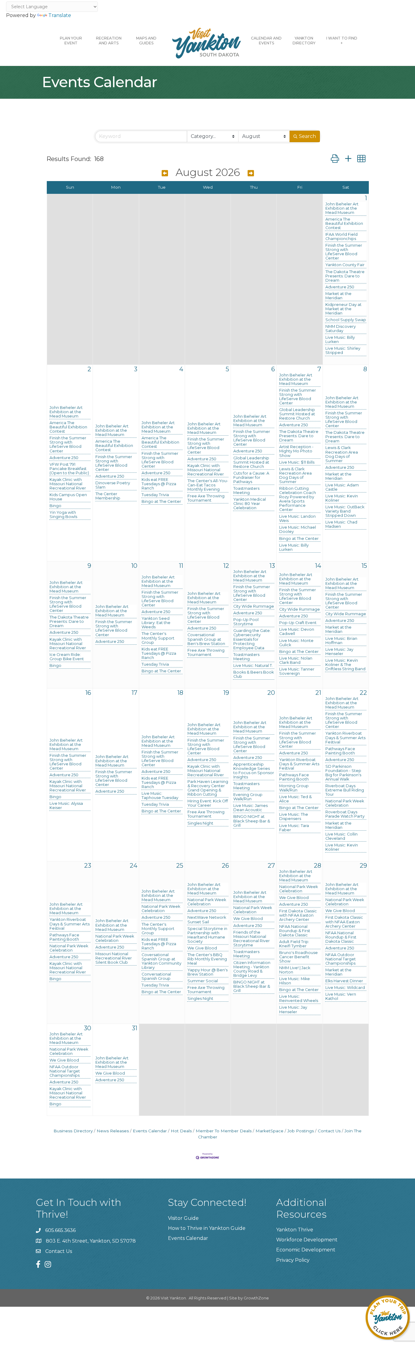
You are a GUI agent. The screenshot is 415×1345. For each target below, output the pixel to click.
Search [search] (307, 136)
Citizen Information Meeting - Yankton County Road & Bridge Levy (251, 969)
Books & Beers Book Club (253, 674)
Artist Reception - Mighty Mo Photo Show (296, 451)
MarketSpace (269, 1130)
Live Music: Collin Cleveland (341, 836)
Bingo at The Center (161, 501)
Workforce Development (307, 1240)
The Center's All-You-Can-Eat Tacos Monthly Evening (207, 485)
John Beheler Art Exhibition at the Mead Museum (341, 208)
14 (318, 565)
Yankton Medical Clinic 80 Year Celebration (249, 503)
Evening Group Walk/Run (247, 797)
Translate (59, 15)
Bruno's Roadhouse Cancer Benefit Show (298, 957)
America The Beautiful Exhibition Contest (344, 223)
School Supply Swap (345, 320)
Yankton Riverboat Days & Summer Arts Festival (299, 764)
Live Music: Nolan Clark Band (295, 660)
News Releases (113, 1130)
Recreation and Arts (109, 41)
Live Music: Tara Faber (294, 828)
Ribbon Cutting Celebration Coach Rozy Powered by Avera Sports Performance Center (297, 499)
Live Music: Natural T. (253, 666)
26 (225, 865)
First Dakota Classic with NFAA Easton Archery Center (298, 915)
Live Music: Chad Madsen (341, 524)
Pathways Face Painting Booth (294, 777)
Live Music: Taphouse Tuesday (160, 795)
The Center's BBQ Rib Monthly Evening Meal (207, 959)
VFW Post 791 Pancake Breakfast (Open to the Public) (69, 468)
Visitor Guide (183, 1218)
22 (363, 692)
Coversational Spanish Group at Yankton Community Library (161, 961)
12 (226, 565)
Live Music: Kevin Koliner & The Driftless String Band (345, 664)
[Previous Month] (165, 173)
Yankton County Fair (345, 265)
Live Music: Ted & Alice (295, 799)
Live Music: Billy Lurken (340, 339)
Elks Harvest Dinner (344, 981)
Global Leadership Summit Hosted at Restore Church (251, 462)
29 (363, 865)
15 (364, 565)
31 (134, 1028)
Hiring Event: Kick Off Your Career (207, 803)
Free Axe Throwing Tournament (206, 498)
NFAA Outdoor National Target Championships (340, 959)
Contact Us (329, 1130)
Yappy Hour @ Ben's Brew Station (207, 972)
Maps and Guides (146, 41)
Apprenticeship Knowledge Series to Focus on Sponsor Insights (253, 770)
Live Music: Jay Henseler (339, 651)
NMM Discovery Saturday (340, 328)
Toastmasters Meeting (246, 490)
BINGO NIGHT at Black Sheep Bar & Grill (251, 821)
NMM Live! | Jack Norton (294, 970)
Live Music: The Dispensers (293, 816)
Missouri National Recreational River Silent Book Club (113, 958)
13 (272, 565)
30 (87, 1028)
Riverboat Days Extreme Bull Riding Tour (344, 790)
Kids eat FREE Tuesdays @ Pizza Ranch (159, 484)
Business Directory (73, 1130)
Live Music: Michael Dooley (297, 529)
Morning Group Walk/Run (294, 788)
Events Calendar (150, 1130)
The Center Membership (107, 496)
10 (134, 565)
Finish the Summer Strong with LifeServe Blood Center (343, 251)
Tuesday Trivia (155, 495)
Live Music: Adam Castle (342, 487)
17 (134, 692)
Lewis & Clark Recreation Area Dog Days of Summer (295, 475)
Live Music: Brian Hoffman (341, 640)
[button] (335, 159)
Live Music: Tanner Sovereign (296, 671)
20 (271, 692)
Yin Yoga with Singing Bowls (63, 514)
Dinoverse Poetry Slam (112, 485)
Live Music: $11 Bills (296, 462)
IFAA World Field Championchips (341, 236)
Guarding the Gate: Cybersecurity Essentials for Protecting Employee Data (252, 639)
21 (318, 692)
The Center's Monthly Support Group (158, 638)
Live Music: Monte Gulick (296, 643)
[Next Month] (251, 173)
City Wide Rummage (253, 606)
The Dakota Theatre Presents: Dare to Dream (345, 276)
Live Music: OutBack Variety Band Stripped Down (344, 511)
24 (133, 865)
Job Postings (300, 1130)
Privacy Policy (293, 1260)
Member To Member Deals (224, 1130)
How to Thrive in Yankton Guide (206, 1228)
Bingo (55, 506)
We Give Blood (202, 948)
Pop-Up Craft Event (298, 623)
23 (87, 865)
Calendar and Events (266, 41)
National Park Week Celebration (344, 803)
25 (179, 865)
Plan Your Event (71, 41)
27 (271, 865)
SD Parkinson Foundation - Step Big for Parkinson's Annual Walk (343, 772)
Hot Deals (181, 1130)
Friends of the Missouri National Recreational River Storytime (251, 938)
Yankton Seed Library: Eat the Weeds (156, 622)
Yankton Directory (304, 41)
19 (226, 692)
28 (317, 865)
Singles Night (200, 823)
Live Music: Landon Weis (297, 518)
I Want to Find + (341, 41)
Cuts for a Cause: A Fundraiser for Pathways (251, 477)
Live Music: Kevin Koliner (341, 498)
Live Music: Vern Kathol (340, 996)
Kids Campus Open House (68, 497)
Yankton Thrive (294, 1230)
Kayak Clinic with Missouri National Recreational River (68, 484)
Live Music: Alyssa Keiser (66, 805)
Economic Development (305, 1250)
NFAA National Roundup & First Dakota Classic (294, 931)
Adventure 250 (339, 287)
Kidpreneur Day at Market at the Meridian (343, 309)
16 (88, 692)
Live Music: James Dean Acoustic (250, 808)
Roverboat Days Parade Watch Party (345, 814)
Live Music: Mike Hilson (294, 981)
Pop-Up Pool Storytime (246, 622)
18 (180, 692)
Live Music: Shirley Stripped (342, 350)
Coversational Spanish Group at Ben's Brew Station (206, 639)
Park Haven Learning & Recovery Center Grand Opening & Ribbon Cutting (207, 788)
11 (181, 565)
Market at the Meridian (338, 296)
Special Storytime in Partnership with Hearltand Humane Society (207, 935)
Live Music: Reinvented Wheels (298, 998)
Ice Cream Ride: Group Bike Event (67, 657)
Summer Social (202, 981)
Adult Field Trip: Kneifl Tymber (294, 944)
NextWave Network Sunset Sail (206, 919)
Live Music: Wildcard (345, 988)
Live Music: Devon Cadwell (296, 631)
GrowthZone (256, 1297)
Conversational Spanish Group (156, 976)
